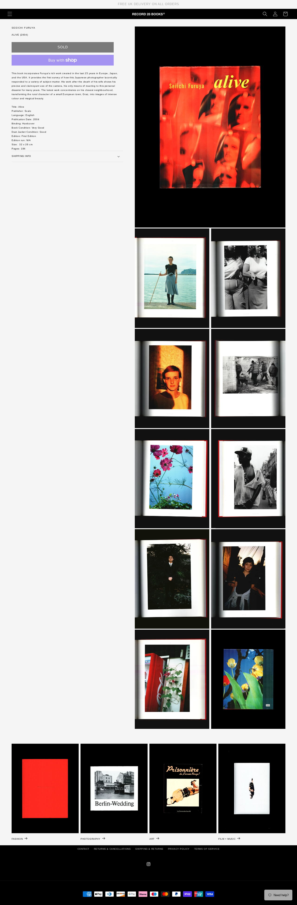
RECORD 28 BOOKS (154, 902)
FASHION (17, 839)
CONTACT (83, 849)
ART (152, 839)
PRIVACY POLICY (179, 849)
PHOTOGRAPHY (90, 839)
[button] (10, 14)
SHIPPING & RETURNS (149, 849)
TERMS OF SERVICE (207, 849)
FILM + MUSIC (227, 839)
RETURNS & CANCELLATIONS (112, 849)
